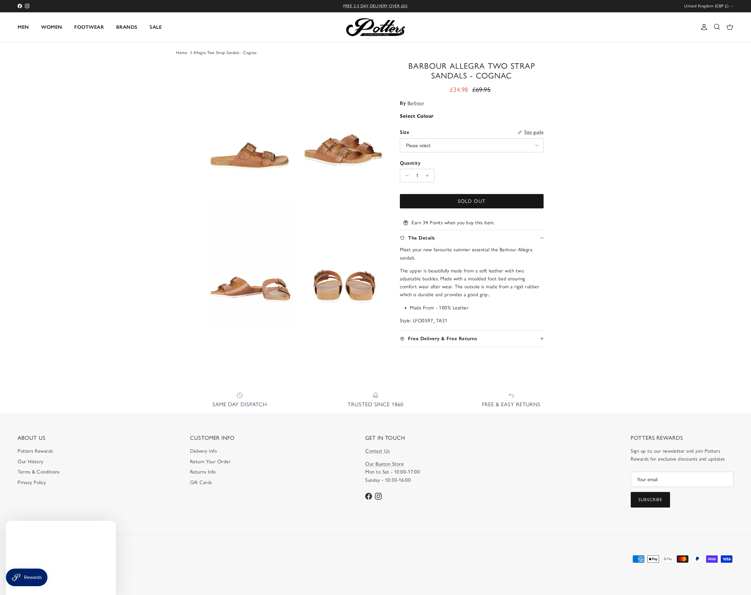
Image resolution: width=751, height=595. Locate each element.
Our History (30, 461)
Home (181, 52)
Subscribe (650, 499)
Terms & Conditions (39, 472)
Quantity (410, 163)
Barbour (415, 103)
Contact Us (377, 451)
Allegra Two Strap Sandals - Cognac (225, 52)
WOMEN (51, 27)
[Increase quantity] (429, 175)
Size (404, 132)
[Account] (703, 27)
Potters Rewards (35, 451)
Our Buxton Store (384, 464)
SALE (156, 27)
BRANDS (127, 27)
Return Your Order (210, 461)
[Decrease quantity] (405, 175)
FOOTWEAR (89, 27)
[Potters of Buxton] (375, 27)
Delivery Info (203, 451)
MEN (23, 27)
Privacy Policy (32, 482)
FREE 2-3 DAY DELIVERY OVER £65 (375, 6)
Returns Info (203, 472)
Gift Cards (201, 482)
